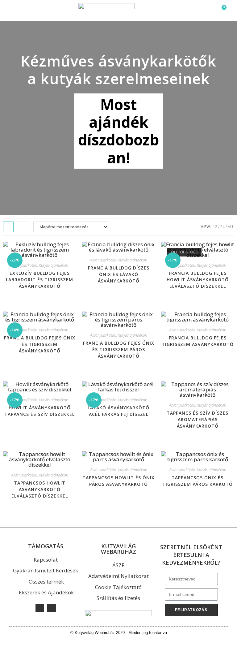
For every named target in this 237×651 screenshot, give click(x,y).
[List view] (22, 227)
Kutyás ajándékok (53, 265)
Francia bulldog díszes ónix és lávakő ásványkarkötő (118, 274)
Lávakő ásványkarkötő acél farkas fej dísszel (118, 411)
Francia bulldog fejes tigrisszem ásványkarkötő (198, 341)
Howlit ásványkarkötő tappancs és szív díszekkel (39, 411)
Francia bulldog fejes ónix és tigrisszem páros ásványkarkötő (118, 349)
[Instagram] (51, 608)
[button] (11, 10)
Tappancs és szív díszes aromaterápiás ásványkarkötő (197, 419)
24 (222, 226)
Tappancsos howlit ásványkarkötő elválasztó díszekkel (39, 489)
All (231, 226)
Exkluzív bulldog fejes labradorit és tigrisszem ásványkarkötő (39, 279)
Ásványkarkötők (24, 265)
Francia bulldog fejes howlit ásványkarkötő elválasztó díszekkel (198, 279)
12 (215, 226)
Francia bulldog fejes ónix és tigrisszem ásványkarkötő (39, 344)
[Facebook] (39, 608)
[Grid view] (8, 227)
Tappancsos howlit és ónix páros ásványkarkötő (118, 481)
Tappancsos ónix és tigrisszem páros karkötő (197, 481)
